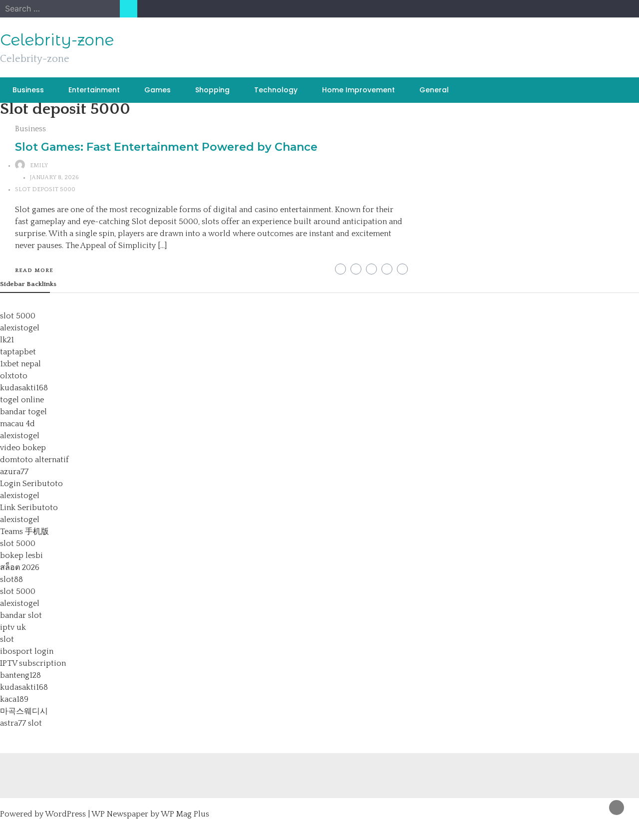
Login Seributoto (31, 483)
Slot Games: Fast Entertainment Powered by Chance (166, 147)
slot (7, 639)
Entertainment (94, 90)
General (434, 90)
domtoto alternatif (34, 459)
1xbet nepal (20, 363)
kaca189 (14, 699)
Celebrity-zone (57, 39)
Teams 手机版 (24, 531)
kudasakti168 (24, 387)
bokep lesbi (21, 555)
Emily (39, 165)
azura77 (14, 471)
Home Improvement (358, 90)
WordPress (65, 814)
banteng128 (20, 675)
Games (157, 90)
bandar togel (23, 411)
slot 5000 (17, 315)
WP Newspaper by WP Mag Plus (150, 814)
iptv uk (13, 627)
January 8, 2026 (54, 177)
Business (28, 90)
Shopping (212, 90)
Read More (34, 271)
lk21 (7, 339)
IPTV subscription (33, 663)
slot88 (11, 579)
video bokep (23, 447)
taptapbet (18, 351)
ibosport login (26, 651)
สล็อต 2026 (19, 567)
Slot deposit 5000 (45, 189)
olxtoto (13, 375)
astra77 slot (21, 723)
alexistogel (19, 327)
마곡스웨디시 (24, 711)
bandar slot (21, 615)
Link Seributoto (29, 507)
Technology (276, 90)
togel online (22, 399)
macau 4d (17, 423)
